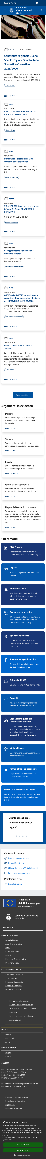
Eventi (8, 1056)
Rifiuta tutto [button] (23, 1150)
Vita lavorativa (11, 978)
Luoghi (8, 1052)
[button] (23, 1155)
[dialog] (23, 1139)
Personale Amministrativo (15, 959)
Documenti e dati (12, 962)
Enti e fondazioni (12, 951)
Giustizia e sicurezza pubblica (21, 1004)
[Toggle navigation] (4, 10)
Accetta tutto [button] (23, 1145)
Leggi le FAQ (10, 1104)
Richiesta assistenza (13, 1108)
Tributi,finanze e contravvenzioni (22, 1008)
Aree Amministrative (13, 943)
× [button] (43, 1121)
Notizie (11, 49)
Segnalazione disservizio (15, 1101)
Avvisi (11, 104)
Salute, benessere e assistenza (21, 1016)
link (10, 1140)
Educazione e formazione (19, 1001)
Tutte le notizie (22, 395)
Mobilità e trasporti (13, 989)
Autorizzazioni (15, 1019)
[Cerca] (41, 10)
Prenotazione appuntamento (16, 1097)
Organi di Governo (12, 940)
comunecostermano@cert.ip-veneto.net (21, 1083)
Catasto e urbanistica (13, 985)
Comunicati (10, 1038)
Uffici (7, 947)
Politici (8, 955)
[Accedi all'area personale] (37, 3)
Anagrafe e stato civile (14, 974)
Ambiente (13, 1012)
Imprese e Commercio (14, 982)
